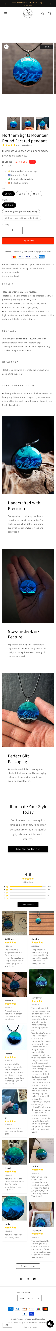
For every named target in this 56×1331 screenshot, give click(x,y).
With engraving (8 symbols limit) (21, 211)
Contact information (29, 1327)
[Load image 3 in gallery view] (42, 123)
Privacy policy (31, 1323)
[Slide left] (3, 124)
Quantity (5, 224)
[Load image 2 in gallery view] (27, 123)
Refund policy (18, 1323)
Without (9, 205)
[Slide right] (53, 124)
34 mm (36, 193)
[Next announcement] (51, 4)
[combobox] (7, 1325)
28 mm (8, 193)
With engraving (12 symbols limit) (23, 219)
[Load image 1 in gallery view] (13, 123)
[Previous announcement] (5, 4)
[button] (6, 13)
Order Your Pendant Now (28, 849)
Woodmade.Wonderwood (26, 1319)
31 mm (22, 193)
